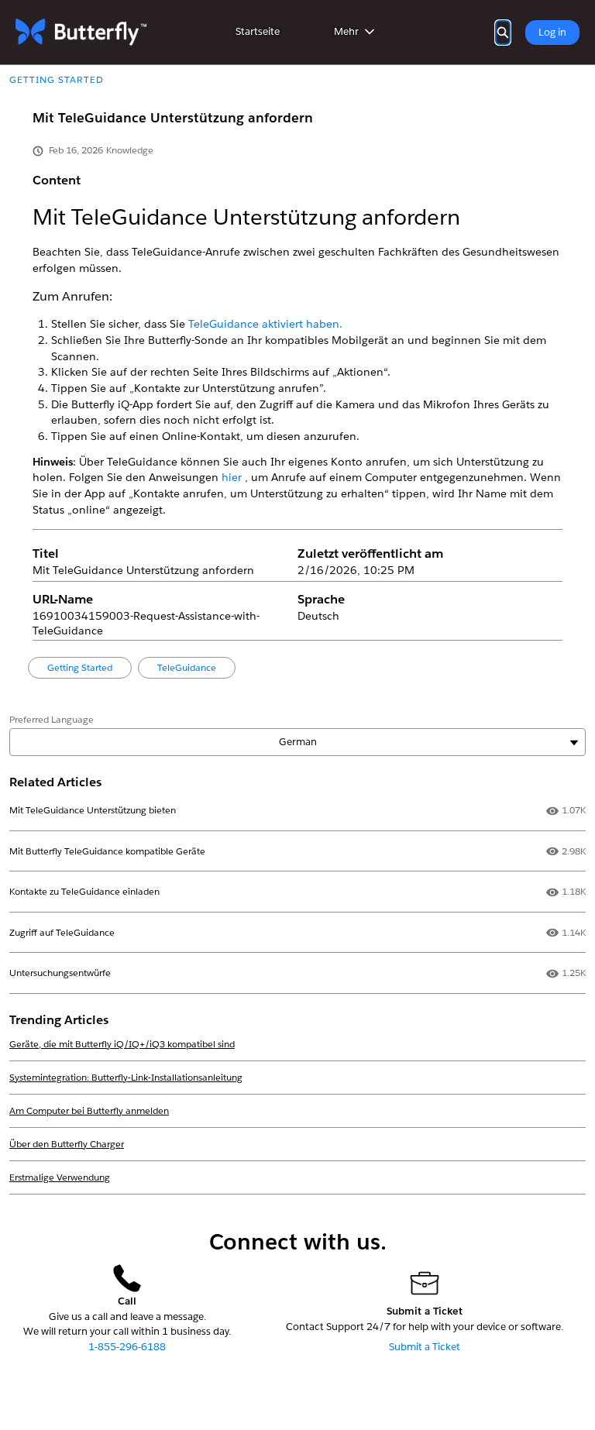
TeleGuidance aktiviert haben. (265, 324)
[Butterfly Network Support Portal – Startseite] (80, 32)
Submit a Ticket (424, 1346)
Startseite (258, 31)
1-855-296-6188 (127, 1346)
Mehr (346, 31)
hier (233, 477)
